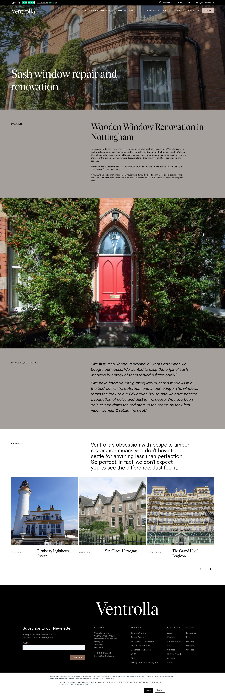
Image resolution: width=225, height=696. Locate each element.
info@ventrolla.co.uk (205, 3)
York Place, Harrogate (121, 551)
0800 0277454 (183, 3)
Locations (166, 3)
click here (104, 177)
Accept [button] (148, 690)
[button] (210, 569)
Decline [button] (160, 690)
